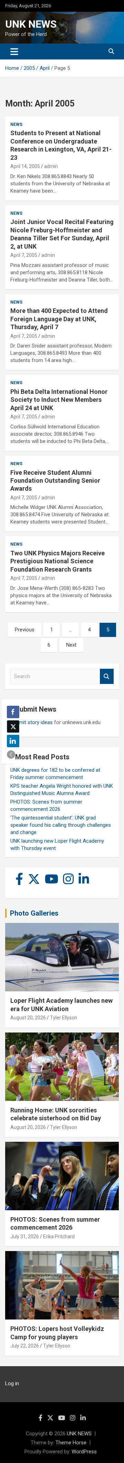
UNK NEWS (30, 24)
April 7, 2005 (23, 255)
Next (71, 645)
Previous (24, 630)
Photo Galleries (34, 913)
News (16, 124)
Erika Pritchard (59, 1236)
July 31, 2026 (24, 1236)
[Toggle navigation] (14, 51)
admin (51, 166)
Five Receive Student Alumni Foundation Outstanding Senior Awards (55, 480)
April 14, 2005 (25, 166)
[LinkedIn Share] (13, 741)
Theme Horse (70, 1442)
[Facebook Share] (13, 712)
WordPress (84, 1451)
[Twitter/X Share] (13, 726)
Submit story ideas (31, 722)
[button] (11, 754)
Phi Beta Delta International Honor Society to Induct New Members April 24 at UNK (58, 399)
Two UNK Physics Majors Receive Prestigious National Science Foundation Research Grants (57, 561)
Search (107, 676)
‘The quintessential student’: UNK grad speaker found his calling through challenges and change (60, 825)
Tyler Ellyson (63, 1017)
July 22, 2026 (24, 1346)
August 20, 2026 (28, 1017)
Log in (12, 1383)
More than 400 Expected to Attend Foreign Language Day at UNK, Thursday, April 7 (59, 319)
